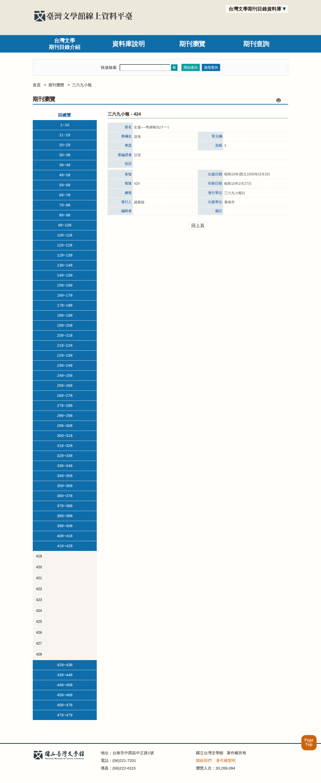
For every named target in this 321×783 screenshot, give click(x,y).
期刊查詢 (256, 43)
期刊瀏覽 (192, 43)
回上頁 (197, 225)
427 (39, 643)
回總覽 (64, 115)
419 (39, 556)
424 (39, 611)
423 (39, 600)
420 (39, 567)
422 (39, 589)
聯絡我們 (204, 760)
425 (39, 621)
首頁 (37, 85)
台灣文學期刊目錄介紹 (64, 43)
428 (39, 654)
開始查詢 (191, 67)
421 (39, 578)
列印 (278, 100)
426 (39, 632)
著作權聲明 (226, 760)
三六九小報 (82, 85)
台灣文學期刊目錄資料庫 (255, 9)
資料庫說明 (128, 43)
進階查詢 (211, 67)
